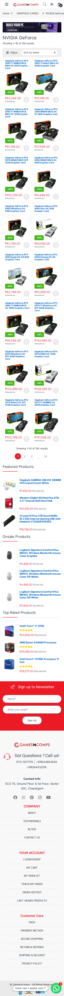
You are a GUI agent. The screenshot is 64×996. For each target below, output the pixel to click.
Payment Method (32, 930)
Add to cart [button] (26, 100)
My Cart (31, 867)
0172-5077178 (24, 762)
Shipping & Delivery (32, 955)
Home (6, 13)
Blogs (32, 829)
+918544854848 (46, 762)
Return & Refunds (32, 947)
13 (45, 456)
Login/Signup (32, 859)
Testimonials (32, 821)
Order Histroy (31, 892)
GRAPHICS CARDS (27, 13)
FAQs (32, 922)
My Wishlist (32, 875)
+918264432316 (36, 767)
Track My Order (31, 884)
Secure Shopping (32, 938)
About (32, 812)
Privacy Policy (32, 963)
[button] (56, 988)
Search (44, 4)
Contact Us (32, 837)
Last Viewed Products (32, 900)
